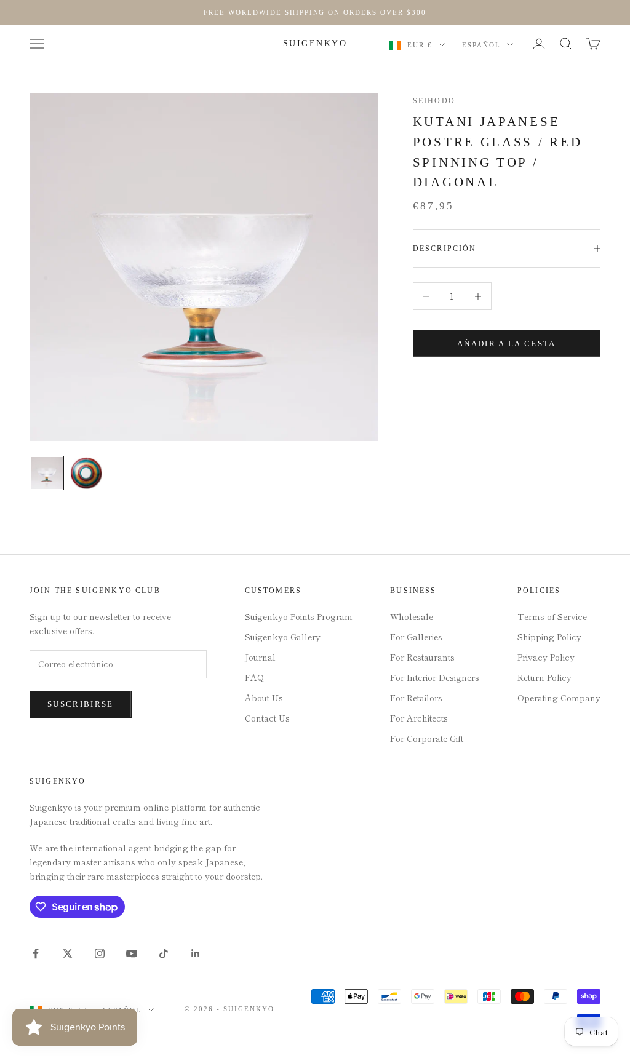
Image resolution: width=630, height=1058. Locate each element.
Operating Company (558, 697)
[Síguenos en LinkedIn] (195, 953)
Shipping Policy (549, 636)
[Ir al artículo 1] (47, 473)
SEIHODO (434, 101)
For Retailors (416, 697)
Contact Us (267, 718)
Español (481, 45)
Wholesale (411, 616)
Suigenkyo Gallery (283, 636)
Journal (260, 657)
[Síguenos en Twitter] (68, 953)
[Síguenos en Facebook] (36, 953)
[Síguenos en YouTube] (132, 953)
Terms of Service (552, 616)
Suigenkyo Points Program (299, 616)
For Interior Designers (434, 677)
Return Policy (544, 677)
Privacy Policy (546, 657)
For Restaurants (422, 657)
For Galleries (416, 636)
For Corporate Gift (426, 738)
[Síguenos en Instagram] (100, 953)
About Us (264, 697)
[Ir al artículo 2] (86, 473)
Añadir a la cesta (506, 343)
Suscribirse (80, 704)
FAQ (254, 677)
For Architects (419, 718)
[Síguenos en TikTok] (164, 953)
